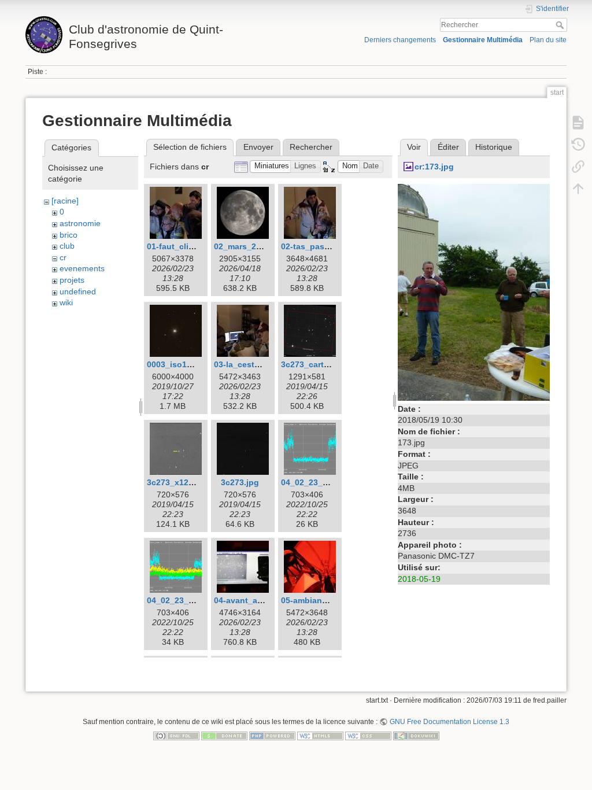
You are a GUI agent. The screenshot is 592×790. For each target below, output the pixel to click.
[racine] (65, 200)
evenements (82, 268)
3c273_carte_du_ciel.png (330, 364)
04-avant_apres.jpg (252, 600)
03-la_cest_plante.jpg (256, 364)
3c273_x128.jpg (177, 482)
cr (63, 257)
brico (68, 234)
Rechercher (561, 25)
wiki (66, 302)
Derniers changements (400, 40)
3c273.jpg (240, 482)
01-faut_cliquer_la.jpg (190, 246)
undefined (78, 291)
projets (72, 280)
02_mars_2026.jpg (249, 246)
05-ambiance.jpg (313, 600)
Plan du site (548, 40)
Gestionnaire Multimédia (483, 40)
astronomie (80, 223)
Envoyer (258, 147)
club (67, 245)
